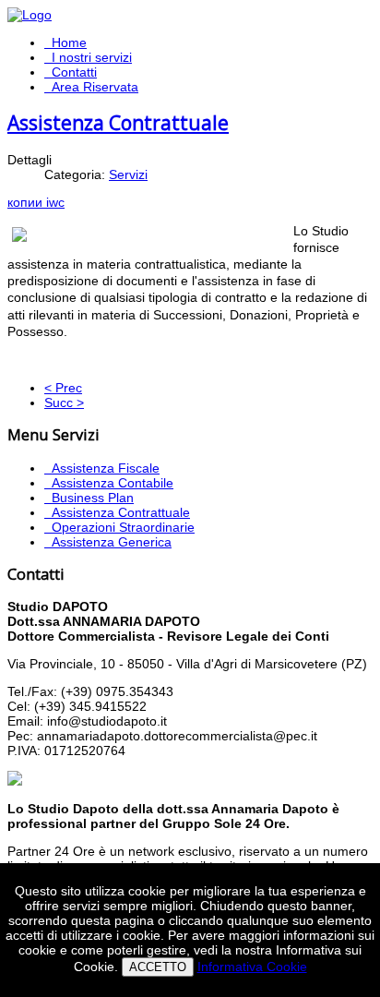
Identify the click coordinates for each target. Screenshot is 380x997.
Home (69, 42)
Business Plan (93, 497)
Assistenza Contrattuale (118, 123)
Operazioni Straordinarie (123, 527)
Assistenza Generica (112, 542)
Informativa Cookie (252, 966)
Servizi (128, 174)
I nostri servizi (92, 57)
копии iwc (36, 202)
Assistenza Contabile (112, 482)
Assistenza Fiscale (106, 468)
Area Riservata (95, 86)
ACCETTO (157, 967)
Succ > (64, 402)
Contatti (74, 72)
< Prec (63, 387)
